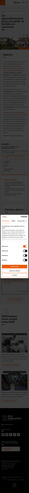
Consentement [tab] (5, 221)
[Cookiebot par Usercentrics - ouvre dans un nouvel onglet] (20, 217)
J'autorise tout (14, 266)
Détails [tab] (13, 221)
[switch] (25, 251)
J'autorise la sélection (14, 270)
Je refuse (14, 275)
